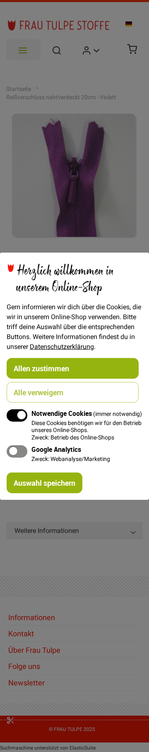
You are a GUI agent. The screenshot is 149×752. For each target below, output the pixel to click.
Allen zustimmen (41, 368)
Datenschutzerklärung (62, 346)
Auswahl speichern (44, 483)
